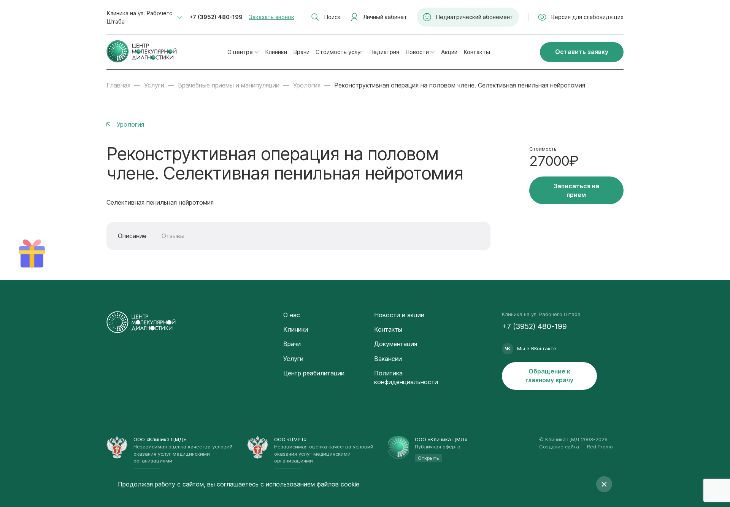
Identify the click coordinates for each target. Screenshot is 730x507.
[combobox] (144, 17)
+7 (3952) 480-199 (216, 17)
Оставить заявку (581, 52)
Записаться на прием (576, 190)
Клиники (276, 52)
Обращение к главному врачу (549, 375)
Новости (417, 52)
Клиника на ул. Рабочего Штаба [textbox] (139, 17)
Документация (395, 344)
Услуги (154, 85)
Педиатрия (384, 52)
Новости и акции (399, 315)
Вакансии (388, 358)
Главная (118, 85)
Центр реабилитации (313, 373)
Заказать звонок (271, 17)
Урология (307, 85)
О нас (291, 315)
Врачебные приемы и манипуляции (228, 85)
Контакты (476, 52)
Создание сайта (559, 446)
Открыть (428, 458)
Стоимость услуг (339, 52)
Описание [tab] (132, 236)
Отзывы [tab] (173, 236)
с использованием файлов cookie (309, 484)
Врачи (301, 52)
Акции (449, 52)
